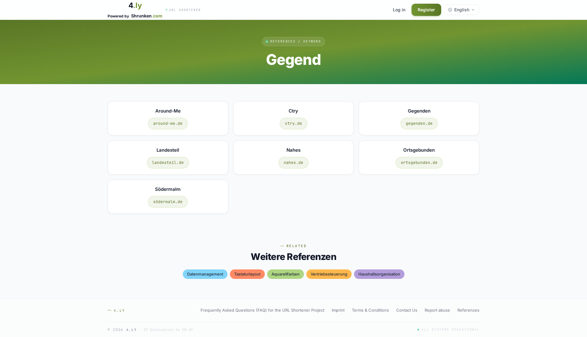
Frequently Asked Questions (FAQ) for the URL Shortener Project (262, 310)
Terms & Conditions (370, 310)
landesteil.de (168, 162)
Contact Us (406, 310)
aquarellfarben (285, 274)
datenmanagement (205, 274)
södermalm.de (168, 201)
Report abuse (437, 310)
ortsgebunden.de (419, 162)
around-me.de (168, 123)
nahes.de (293, 162)
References (468, 310)
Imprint (338, 310)
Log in (399, 9)
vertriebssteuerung (329, 274)
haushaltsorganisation (379, 274)
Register (426, 9)
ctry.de (293, 123)
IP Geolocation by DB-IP (168, 330)
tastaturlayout (247, 274)
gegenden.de (419, 123)
